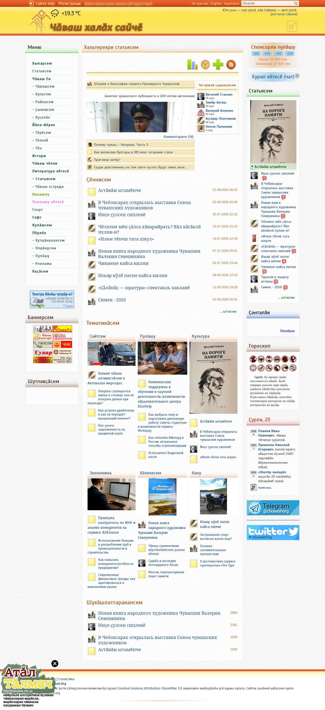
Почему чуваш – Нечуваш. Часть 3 (121, 144)
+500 (290, 54)
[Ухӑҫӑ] (269, 367)
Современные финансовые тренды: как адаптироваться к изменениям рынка (111, 581)
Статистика (66, 679)
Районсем (44, 102)
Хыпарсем (42, 63)
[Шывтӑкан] (285, 367)
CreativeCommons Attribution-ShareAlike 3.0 (149, 688)
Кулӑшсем (42, 225)
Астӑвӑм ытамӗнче (119, 190)
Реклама (43, 263)
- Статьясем (43, 179)
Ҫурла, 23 (259, 419)
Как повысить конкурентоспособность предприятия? (115, 564)
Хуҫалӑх (42, 117)
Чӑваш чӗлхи (44, 163)
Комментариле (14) (179, 137)
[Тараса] (253, 367)
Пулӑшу (42, 256)
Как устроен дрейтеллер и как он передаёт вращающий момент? (116, 414)
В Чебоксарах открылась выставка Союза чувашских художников (144, 205)
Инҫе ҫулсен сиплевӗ (121, 214)
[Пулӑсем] (292, 367)
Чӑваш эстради (49, 186)
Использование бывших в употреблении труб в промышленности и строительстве (111, 546)
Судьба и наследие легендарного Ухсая (163, 563)
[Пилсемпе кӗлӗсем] (43, 347)
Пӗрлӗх (39, 233)
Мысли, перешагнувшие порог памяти (166, 574)
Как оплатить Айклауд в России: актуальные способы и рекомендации (167, 442)
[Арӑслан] (285, 359)
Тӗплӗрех (287, 331)
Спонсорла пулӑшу (273, 47)
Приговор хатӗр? (107, 160)
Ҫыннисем (44, 109)
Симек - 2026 (112, 299)
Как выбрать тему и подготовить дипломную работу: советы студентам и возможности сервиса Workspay (162, 423)
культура (201, 336)
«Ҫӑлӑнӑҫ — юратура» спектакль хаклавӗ (144, 287)
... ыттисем (228, 311)
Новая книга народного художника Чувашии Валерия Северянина (162, 530)
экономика (100, 473)
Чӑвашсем (45, 86)
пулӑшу (147, 336)
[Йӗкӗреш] (269, 359)
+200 (267, 54)
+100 (256, 54)
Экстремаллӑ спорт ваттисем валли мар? (216, 537)
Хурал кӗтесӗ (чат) (273, 76)
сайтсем (98, 336)
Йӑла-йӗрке (43, 125)
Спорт (37, 209)
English (216, 3)
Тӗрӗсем (43, 132)
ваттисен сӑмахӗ (284, 14)
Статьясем (42, 71)
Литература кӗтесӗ (50, 171)
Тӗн (38, 148)
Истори (39, 156)
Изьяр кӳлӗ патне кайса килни (132, 275)
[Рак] (277, 359)
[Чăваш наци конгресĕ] (62, 347)
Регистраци (70, 3)
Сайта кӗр (45, 3)
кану (196, 473)
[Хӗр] (292, 359)
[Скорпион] (261, 367)
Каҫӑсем (40, 271)
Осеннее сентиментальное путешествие (213, 550)
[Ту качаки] (277, 367)
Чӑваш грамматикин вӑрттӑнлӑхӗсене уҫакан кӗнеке (166, 550)
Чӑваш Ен (41, 79)
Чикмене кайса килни (123, 263)
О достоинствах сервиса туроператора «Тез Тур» (217, 563)
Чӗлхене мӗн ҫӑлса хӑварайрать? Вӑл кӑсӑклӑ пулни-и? (276, 226)
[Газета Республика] (43, 362)
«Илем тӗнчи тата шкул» (126, 239)
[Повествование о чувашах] (43, 331)
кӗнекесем (150, 473)
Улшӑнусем (45, 248)
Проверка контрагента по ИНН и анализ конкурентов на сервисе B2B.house (111, 525)
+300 (278, 54)
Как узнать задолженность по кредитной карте (111, 429)
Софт (37, 217)
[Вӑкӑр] (261, 359)
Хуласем (43, 94)
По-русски (200, 3)
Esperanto (231, 3)
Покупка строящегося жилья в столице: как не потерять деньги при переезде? (111, 397)
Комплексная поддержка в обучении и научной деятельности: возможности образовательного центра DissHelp (161, 394)
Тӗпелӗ (41, 140)
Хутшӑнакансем (50, 240)
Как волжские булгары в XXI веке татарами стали (133, 152)
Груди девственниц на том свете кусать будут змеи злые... (140, 167)
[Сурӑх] (253, 359)
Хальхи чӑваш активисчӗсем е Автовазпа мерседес (106, 378)
